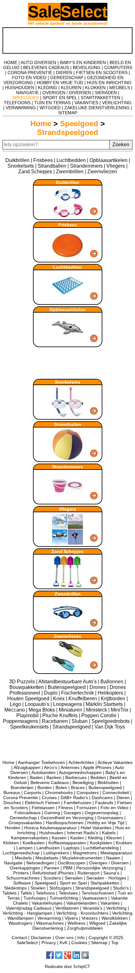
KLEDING (47, 87)
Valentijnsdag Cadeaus (28, 908)
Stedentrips (15, 887)
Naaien (113, 857)
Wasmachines (50, 923)
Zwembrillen (70, 171)
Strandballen (52, 166)
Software (22, 882)
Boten (61, 787)
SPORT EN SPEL (60, 97)
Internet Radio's (82, 832)
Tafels (26, 892)
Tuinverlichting (64, 897)
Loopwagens (68, 704)
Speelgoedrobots (111, 721)
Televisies (68, 892)
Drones (98, 687)
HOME (10, 62)
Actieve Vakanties (115, 762)
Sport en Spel (73, 882)
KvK (64, 942)
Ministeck (97, 709)
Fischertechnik (78, 693)
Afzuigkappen (27, 767)
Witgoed (97, 923)
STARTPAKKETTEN (100, 97)
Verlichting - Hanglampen (27, 913)
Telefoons (45, 892)
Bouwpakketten (27, 687)
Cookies (79, 942)
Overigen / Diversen (109, 862)
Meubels (23, 857)
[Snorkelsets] (67, 416)
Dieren (123, 797)
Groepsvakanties (25, 822)
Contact (19, 937)
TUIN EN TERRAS (52, 102)
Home (40, 123)
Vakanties (110, 903)
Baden (36, 777)
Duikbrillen (17, 160)
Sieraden (74, 877)
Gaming (52, 812)
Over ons (64, 937)
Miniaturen (71, 709)
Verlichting (116, 908)
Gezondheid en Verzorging (67, 817)
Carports (32, 792)
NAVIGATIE (27, 92)
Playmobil (28, 715)
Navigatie (13, 862)
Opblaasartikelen (108, 160)
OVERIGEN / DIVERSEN (66, 92)
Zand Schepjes (35, 171)
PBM (68, 867)
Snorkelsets (21, 166)
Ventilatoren (67, 908)
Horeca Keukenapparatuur (50, 827)
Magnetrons (85, 852)
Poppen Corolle (99, 715)
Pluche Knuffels (60, 715)
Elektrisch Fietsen (42, 802)
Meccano (15, 709)
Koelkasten (34, 842)
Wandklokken (114, 918)
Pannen (51, 867)
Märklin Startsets (105, 704)
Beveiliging (83, 782)
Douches (12, 802)
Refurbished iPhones (53, 872)
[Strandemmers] (67, 500)
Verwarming (49, 918)
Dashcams (102, 797)
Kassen (59, 837)
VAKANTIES (86, 102)
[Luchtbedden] (67, 301)
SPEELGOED (25, 97)
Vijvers (71, 918)
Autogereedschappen (80, 772)
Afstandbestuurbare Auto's (68, 681)
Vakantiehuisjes (47, 903)
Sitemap (99, 942)
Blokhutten (108, 782)
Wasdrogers (20, 923)
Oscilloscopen (71, 862)
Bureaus (11, 792)
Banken (54, 777)
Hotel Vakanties (96, 827)
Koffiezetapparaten (67, 842)
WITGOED (50, 107)
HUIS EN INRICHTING (109, 82)
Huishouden (51, 832)
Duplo (51, 693)
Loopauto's (38, 704)
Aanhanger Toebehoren (41, 762)
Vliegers (115, 166)
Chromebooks (59, 792)
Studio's (121, 887)
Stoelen (38, 887)
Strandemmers (86, 166)
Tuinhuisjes (35, 897)
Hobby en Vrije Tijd (105, 822)
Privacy (48, 942)
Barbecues (76, 777)
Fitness (65, 807)
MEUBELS (119, 87)
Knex (59, 698)
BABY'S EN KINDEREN (83, 62)
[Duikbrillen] (67, 216)
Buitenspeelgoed (67, 687)
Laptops (71, 847)
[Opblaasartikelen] (67, 343)
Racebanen (55, 721)
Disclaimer (41, 937)
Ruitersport (89, 872)
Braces (78, 787)
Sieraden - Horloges (106, 877)
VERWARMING (21, 107)
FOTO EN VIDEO (29, 77)
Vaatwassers (94, 897)
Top (114, 942)
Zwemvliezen (102, 171)
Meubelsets (46, 857)
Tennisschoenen (98, 892)
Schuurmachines (23, 877)
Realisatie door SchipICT (67, 966)
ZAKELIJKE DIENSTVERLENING (97, 107)
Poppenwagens (21, 721)
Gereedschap (23, 817)
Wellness (76, 923)
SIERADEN (106, 92)
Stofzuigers (60, 887)
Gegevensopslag (101, 812)
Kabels (109, 832)
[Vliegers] (67, 543)
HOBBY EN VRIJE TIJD (60, 82)
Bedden (98, 777)
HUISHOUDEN (19, 87)
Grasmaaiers (110, 817)
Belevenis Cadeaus (49, 782)
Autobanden (43, 772)
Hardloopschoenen (65, 822)
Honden (12, 827)
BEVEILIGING (86, 67)
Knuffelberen (83, 698)
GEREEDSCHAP (66, 77)
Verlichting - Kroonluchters (82, 913)
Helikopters (111, 693)
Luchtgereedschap (21, 852)
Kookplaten (101, 842)
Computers (88, 792)
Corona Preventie (20, 797)
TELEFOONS (17, 102)
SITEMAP (67, 112)
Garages (72, 812)
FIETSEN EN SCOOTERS (101, 72)
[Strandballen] (67, 458)
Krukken (124, 842)
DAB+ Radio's (74, 797)
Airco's (50, 767)
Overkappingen (25, 867)
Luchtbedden (71, 160)
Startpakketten (104, 882)
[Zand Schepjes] (67, 585)
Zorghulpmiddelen (85, 928)
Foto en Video (114, 807)
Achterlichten (81, 762)
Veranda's (92, 908)
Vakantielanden (81, 903)
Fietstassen (43, 807)
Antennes (70, 767)
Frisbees (43, 160)
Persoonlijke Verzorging (99, 867)
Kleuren (114, 837)
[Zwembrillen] (67, 628)
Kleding (95, 837)
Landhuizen (48, 847)
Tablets (10, 892)
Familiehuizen (77, 802)
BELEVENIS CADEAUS (46, 67)
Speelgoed (79, 123)
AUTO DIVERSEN (38, 62)
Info (81, 937)
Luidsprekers (56, 852)
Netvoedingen (40, 862)
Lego (16, 704)
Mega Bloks (42, 709)
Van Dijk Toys (109, 726)
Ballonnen (112, 681)
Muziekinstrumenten (82, 857)
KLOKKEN (95, 87)
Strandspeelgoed (67, 132)
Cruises (49, 797)
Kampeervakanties (29, 837)
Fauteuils (104, 802)
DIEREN (64, 72)
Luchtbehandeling (101, 847)
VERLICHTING (117, 102)
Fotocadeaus (27, 812)
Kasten (77, 837)
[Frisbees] (67, 258)
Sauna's (111, 872)
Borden (44, 787)
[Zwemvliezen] (67, 670)
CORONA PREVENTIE (30, 72)
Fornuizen (87, 807)
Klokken (11, 842)
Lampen (24, 847)
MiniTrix (120, 709)
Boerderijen (22, 787)
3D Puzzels (22, 681)
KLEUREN (71, 87)
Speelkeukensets (30, 726)
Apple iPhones (97, 767)
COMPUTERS (118, 67)
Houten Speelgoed (29, 698)
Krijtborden (114, 698)
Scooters (52, 877)
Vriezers (90, 918)
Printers (21, 872)
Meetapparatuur (116, 852)
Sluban (80, 721)
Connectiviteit (115, 792)
